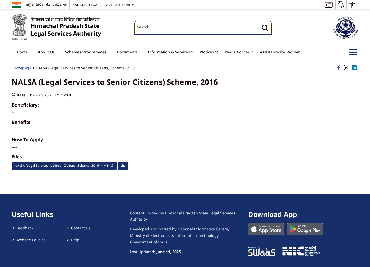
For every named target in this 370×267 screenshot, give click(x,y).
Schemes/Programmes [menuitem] (85, 51)
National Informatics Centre (202, 228)
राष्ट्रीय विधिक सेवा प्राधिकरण (46, 4)
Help (75, 239)
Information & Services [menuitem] (169, 51)
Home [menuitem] (22, 51)
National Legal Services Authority (103, 4)
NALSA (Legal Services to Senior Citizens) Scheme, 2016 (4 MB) (63, 165)
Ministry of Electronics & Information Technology (174, 235)
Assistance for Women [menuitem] (280, 51)
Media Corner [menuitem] (236, 51)
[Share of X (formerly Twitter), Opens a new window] (347, 68)
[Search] (265, 28)
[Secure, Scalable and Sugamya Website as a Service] (261, 251)
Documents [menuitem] (127, 51)
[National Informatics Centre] (301, 251)
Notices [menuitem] (207, 51)
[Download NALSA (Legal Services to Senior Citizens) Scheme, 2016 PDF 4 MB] (123, 166)
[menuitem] (328, 4)
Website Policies (31, 239)
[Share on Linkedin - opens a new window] (355, 68)
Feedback (24, 227)
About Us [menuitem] (46, 51)
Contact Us (80, 227)
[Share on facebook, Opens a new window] (339, 68)
